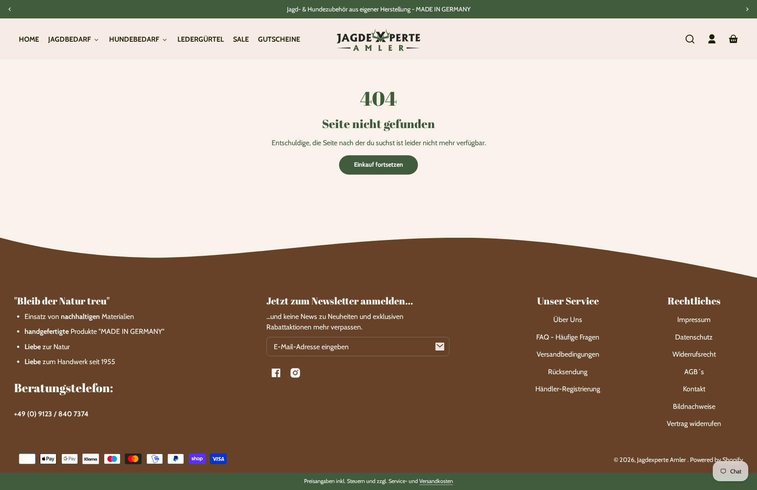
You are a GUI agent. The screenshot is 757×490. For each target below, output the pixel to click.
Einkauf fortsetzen (378, 164)
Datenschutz (694, 337)
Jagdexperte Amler (662, 460)
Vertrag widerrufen (694, 423)
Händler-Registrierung (567, 389)
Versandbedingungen (568, 354)
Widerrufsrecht (694, 354)
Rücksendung (567, 372)
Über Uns (567, 319)
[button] (690, 39)
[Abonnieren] (439, 346)
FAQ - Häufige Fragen (567, 337)
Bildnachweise (694, 406)
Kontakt (694, 389)
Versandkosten (436, 481)
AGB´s (694, 372)
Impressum (694, 319)
